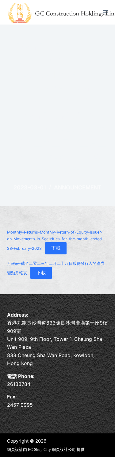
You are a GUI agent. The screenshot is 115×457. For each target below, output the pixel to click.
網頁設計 (15, 449)
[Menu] (105, 12)
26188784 (18, 384)
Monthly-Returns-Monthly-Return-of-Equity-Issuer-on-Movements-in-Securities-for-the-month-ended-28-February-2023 (55, 240)
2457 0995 (20, 405)
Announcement (78, 187)
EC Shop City (40, 449)
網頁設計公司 (64, 449)
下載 (55, 248)
